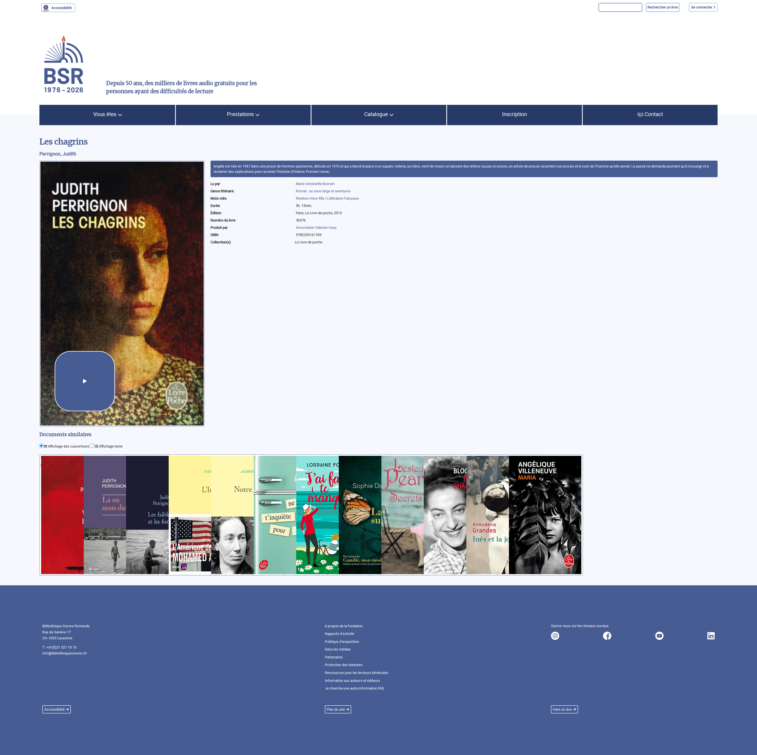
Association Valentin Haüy (316, 227)
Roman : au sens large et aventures (323, 191)
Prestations (241, 114)
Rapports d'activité (339, 634)
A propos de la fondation (344, 626)
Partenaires (334, 657)
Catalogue (376, 114)
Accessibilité (61, 8)
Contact (653, 114)
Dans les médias (338, 649)
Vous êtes (105, 114)
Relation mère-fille (310, 198)
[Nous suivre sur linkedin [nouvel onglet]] (711, 636)
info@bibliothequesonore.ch (64, 653)
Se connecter (702, 7)
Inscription (514, 114)
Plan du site (336, 709)
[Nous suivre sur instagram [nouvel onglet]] (555, 636)
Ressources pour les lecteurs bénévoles (356, 673)
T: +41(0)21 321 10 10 (59, 647)
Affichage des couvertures (68, 446)
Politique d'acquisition (342, 642)
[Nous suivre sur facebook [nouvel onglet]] (607, 636)
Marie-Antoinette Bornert (315, 184)
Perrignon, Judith (57, 154)
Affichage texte (110, 446)
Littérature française (343, 198)
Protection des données (344, 665)
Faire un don (562, 709)
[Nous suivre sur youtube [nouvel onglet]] (659, 636)
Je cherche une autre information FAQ (354, 688)
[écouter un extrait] (85, 381)
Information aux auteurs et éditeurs (352, 681)
